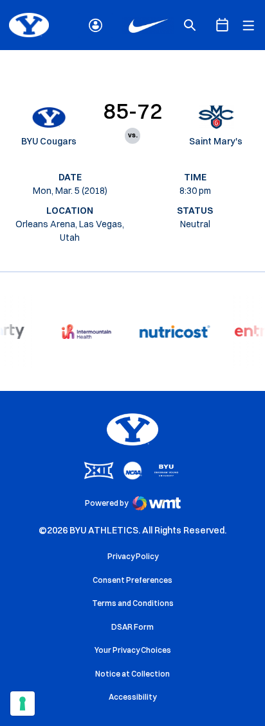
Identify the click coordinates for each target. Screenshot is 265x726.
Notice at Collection (132, 673)
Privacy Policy (132, 556)
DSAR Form (132, 627)
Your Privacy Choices (133, 650)
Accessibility (132, 696)
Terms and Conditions (133, 603)
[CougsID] (95, 25)
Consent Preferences (132, 580)
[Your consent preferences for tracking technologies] (22, 703)
